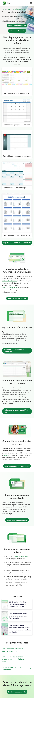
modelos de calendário (9, 281)
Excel (8, 3)
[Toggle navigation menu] (30, 3)
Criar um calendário (17, 31)
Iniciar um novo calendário (17, 520)
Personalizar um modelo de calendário (14, 351)
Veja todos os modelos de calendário (17, 243)
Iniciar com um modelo (17, 26)
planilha (7, 455)
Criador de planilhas (19, 9)
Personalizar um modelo (17, 298)
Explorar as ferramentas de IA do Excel (16, 411)
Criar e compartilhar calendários (17, 466)
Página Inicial (6, 9)
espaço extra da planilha (9, 287)
